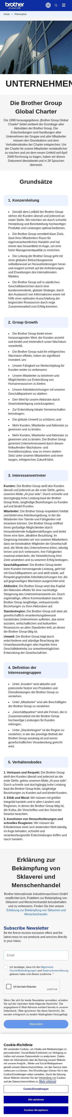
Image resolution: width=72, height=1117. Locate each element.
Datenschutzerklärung (55, 970)
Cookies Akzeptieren (36, 1110)
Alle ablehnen (36, 1099)
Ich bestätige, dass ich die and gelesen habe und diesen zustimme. (39, 971)
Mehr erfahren (48, 1081)
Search (56, 5)
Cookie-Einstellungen (36, 1089)
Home (7, 14)
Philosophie (21, 14)
